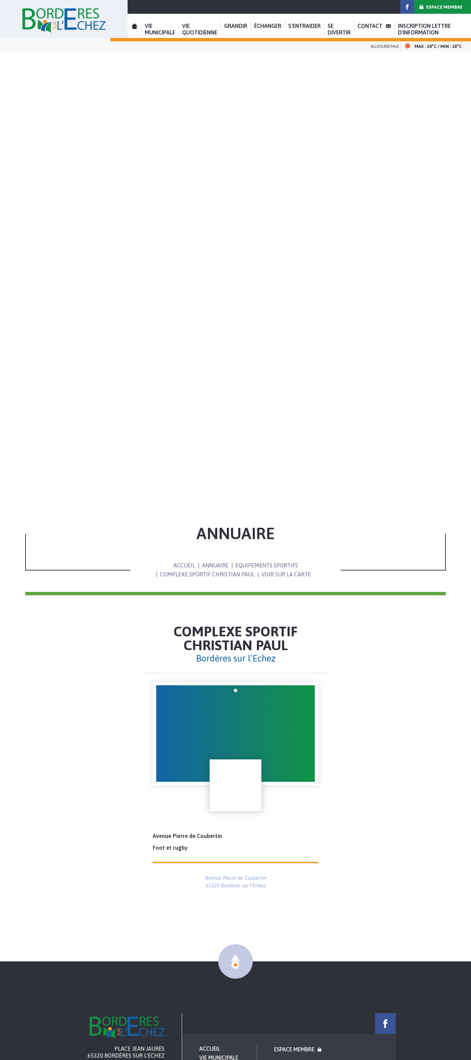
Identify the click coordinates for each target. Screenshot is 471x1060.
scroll (235, 961)
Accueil (64, 19)
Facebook (407, 7)
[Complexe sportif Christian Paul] (235, 733)
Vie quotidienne (199, 29)
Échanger (267, 26)
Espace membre (444, 7)
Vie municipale (160, 29)
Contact (370, 26)
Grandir (235, 26)
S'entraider (304, 26)
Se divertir (339, 29)
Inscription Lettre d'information (424, 29)
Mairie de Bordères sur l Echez (127, 1028)
